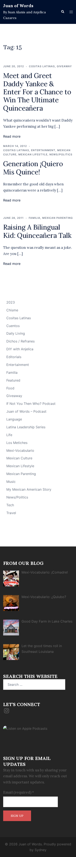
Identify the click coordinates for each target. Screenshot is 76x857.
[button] (62, 12)
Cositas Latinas (42, 66)
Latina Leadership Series (25, 427)
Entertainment (43, 150)
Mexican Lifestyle (33, 154)
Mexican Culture (19, 458)
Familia (34, 217)
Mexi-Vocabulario (20, 450)
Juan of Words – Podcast (26, 411)
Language (14, 419)
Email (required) (18, 792)
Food (10, 388)
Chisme (12, 310)
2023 (10, 302)
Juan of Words (18, 5)
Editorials (13, 357)
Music (11, 481)
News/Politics (60, 154)
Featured (13, 380)
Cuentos (13, 326)
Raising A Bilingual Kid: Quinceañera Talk (37, 231)
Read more (11, 136)
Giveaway (64, 66)
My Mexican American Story (28, 489)
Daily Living (15, 333)
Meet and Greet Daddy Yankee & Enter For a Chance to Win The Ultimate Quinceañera (37, 91)
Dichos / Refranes (20, 341)
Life (9, 435)
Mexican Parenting (57, 217)
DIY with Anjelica (19, 349)
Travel (11, 513)
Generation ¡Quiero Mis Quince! (33, 167)
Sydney (40, 850)
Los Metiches (16, 443)
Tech (10, 505)
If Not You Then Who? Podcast (31, 403)
